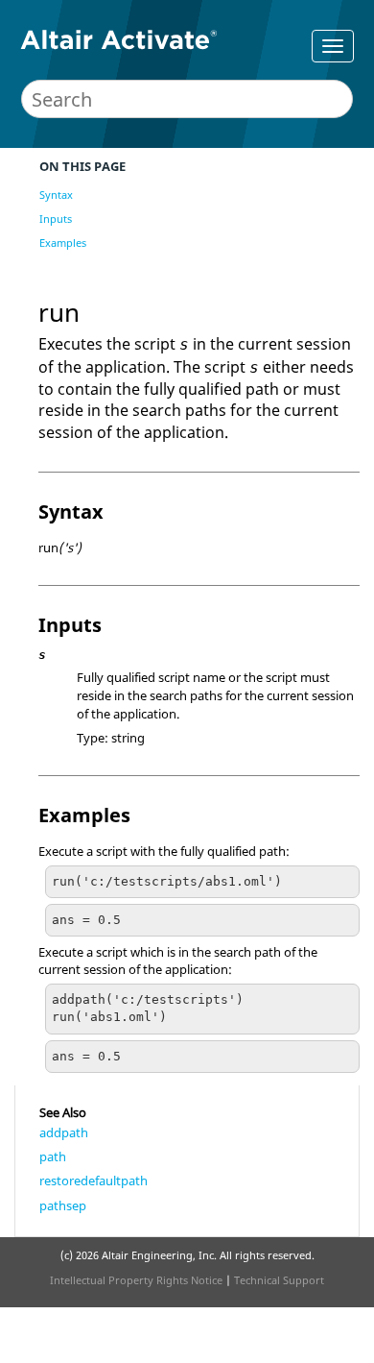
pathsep (62, 1205)
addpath (63, 1132)
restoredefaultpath (93, 1180)
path (52, 1156)
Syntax (56, 194)
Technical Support (279, 1280)
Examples (62, 242)
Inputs (55, 218)
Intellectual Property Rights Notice (136, 1280)
